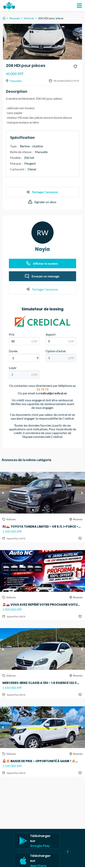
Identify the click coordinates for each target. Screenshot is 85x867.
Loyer (13, 368)
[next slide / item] (77, 39)
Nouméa (14, 18)
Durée (13, 351)
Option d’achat (56, 351)
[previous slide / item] (3, 493)
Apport (51, 334)
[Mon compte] (79, 5)
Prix (11, 334)
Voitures (29, 18)
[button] (33, 510)
